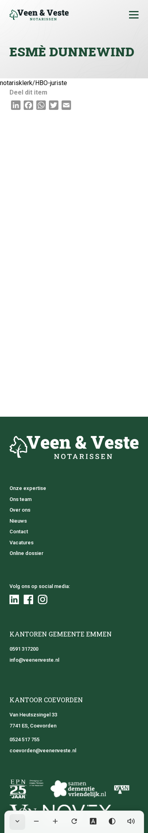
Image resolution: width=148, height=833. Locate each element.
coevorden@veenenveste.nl (42, 750)
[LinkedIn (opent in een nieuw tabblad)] (14, 599)
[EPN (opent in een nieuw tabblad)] (26, 788)
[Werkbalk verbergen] (17, 822)
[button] (134, 15)
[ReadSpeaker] (131, 822)
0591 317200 (23, 649)
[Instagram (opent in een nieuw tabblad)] (42, 599)
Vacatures (21, 542)
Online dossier (26, 553)
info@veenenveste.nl (34, 660)
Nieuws (18, 521)
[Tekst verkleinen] (36, 822)
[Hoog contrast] (112, 822)
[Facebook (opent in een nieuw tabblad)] (28, 599)
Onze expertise (27, 488)
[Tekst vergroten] (55, 822)
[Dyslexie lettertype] (93, 822)
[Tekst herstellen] (74, 822)
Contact (18, 531)
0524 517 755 (24, 739)
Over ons (19, 510)
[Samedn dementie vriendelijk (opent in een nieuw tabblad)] (78, 788)
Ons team (20, 499)
